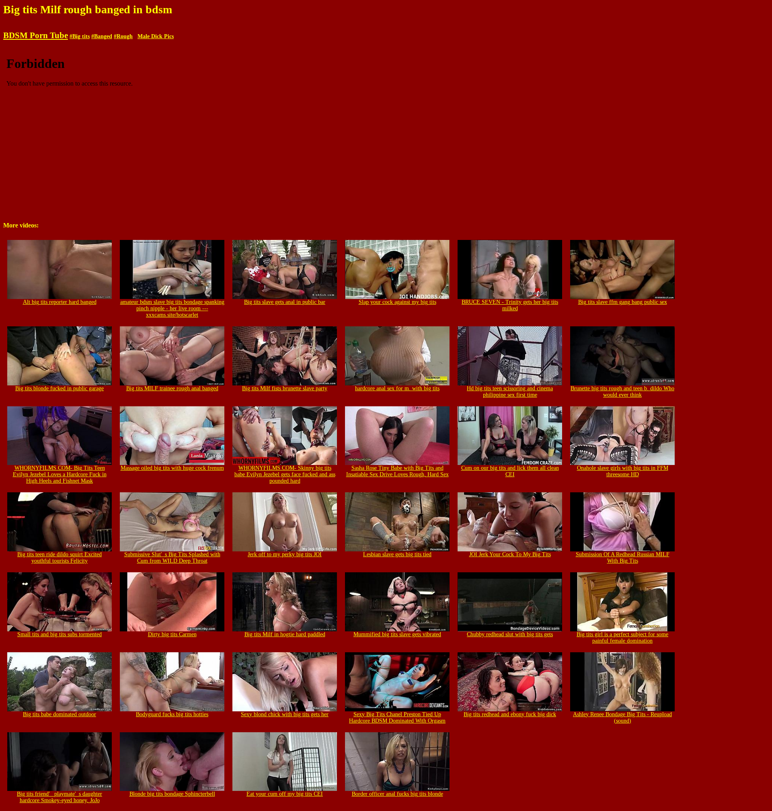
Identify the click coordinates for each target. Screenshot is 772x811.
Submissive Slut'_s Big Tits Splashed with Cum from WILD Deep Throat (172, 557)
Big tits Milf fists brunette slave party (284, 388)
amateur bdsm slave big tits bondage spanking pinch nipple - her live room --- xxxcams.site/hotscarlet (172, 308)
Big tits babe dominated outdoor (59, 714)
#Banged (101, 36)
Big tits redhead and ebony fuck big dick (510, 714)
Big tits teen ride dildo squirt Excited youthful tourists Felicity (59, 557)
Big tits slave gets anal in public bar (284, 302)
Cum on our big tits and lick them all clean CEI (510, 471)
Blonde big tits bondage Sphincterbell (172, 794)
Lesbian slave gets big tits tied (397, 554)
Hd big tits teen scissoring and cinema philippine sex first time (510, 391)
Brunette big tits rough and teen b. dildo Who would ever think (622, 391)
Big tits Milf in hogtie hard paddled (284, 634)
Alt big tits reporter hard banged (59, 302)
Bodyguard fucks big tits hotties (172, 714)
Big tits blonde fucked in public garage (59, 388)
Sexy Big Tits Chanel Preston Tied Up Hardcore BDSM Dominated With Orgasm (397, 717)
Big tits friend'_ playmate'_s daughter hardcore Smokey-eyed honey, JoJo (59, 797)
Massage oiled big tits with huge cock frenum (172, 468)
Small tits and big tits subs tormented (59, 634)
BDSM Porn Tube (35, 35)
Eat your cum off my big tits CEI (284, 794)
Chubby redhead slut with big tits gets (510, 634)
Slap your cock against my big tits (397, 302)
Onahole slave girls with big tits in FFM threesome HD (622, 471)
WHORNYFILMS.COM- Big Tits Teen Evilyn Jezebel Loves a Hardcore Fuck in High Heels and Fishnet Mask (60, 474)
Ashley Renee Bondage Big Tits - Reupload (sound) (622, 717)
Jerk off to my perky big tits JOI (285, 554)
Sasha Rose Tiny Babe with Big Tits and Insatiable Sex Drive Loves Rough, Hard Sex (397, 471)
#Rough (123, 36)
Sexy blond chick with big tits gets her (285, 714)
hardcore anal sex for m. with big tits (397, 388)
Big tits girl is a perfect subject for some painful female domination (622, 637)
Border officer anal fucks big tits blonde (397, 794)
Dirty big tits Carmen (172, 634)
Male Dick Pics (156, 36)
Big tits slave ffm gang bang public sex (622, 302)
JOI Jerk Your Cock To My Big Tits (510, 554)
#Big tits (80, 36)
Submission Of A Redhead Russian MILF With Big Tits (622, 557)
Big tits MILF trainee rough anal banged (172, 388)
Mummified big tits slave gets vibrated (397, 634)
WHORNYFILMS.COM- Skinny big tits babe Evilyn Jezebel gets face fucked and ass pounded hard (284, 474)
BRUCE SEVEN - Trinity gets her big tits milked (510, 305)
